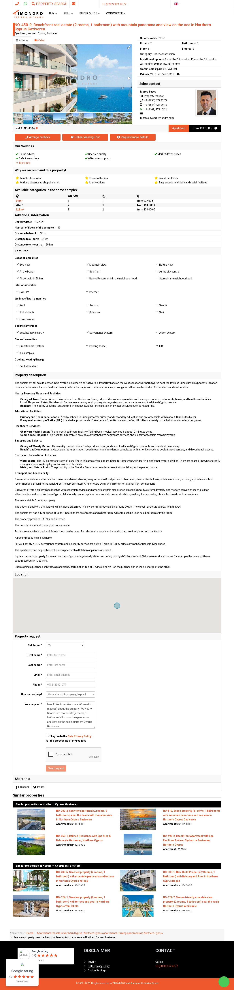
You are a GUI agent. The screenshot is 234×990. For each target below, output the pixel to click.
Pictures (23, 40)
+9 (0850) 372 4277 (166, 966)
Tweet (40, 786)
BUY (52, 13)
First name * (34, 655)
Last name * (35, 664)
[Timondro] (28, 13)
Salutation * (35, 645)
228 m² (20, 209)
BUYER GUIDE (88, 13)
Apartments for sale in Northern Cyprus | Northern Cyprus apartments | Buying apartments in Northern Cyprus (100, 933)
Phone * (37, 684)
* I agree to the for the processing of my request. (68, 738)
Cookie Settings (97, 970)
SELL (67, 13)
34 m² (19, 200)
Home (30, 933)
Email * (38, 674)
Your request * (33, 704)
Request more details (134, 137)
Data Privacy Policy (79, 736)
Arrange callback (39, 137)
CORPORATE (114, 13)
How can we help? (31, 694)
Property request (154, 96)
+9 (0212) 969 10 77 (114, 4)
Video (41, 40)
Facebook (23, 786)
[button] (129, 47)
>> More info (23, 162)
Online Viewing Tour (87, 137)
